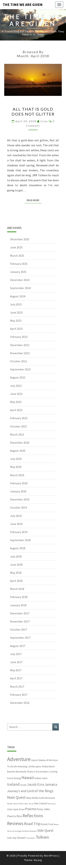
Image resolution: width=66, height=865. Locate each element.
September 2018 (20, 540)
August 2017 (17, 646)
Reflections (33, 815)
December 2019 (19, 499)
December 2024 (19, 280)
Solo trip (11, 837)
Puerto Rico (14, 816)
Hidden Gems (40, 778)
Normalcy (52, 803)
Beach (52, 766)
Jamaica (51, 784)
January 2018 (18, 605)
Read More (34, 200)
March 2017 (17, 686)
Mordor (10, 803)
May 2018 (15, 572)
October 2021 (18, 426)
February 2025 (18, 264)
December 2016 (19, 703)
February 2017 (18, 694)
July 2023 (16, 304)
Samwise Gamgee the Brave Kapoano (22, 831)
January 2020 (18, 491)
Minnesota (50, 797)
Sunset (21, 837)
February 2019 (18, 532)
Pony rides (43, 809)
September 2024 (20, 288)
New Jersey (29, 803)
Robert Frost (47, 824)
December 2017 (19, 613)
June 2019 (16, 524)
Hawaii (27, 777)
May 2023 (15, 320)
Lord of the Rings (40, 790)
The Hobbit (30, 838)
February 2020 (18, 483)
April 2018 (16, 581)
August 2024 (17, 296)
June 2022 (16, 394)
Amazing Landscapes (29, 766)
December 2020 (19, 442)
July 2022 (16, 386)
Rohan (56, 824)
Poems (30, 808)
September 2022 (20, 369)
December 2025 (19, 239)
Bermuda (21, 771)
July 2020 (16, 459)
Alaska (42, 760)
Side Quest (45, 830)
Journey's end (16, 791)
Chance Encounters (38, 771)
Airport (34, 760)
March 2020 (17, 475)
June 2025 (16, 247)
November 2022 (20, 353)
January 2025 (18, 272)
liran (44, 121)
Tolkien (42, 837)
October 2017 (18, 629)
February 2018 (18, 597)
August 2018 (17, 548)
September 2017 (20, 637)
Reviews (15, 823)
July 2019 (16, 516)
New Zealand (40, 803)
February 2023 (18, 337)
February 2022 (18, 418)
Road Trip (32, 823)
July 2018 (16, 556)
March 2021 (17, 434)
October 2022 (18, 361)
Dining (17, 778)
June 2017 (16, 662)
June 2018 (16, 564)
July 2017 (16, 654)
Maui (28, 797)
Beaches (11, 771)
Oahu (10, 809)
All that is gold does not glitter (33, 111)
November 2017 (20, 621)
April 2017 (16, 678)
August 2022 (17, 377)
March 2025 (17, 255)
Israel (23, 784)
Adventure (19, 759)
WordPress (51, 855)
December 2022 (19, 345)
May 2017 (15, 670)
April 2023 (16, 328)
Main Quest (16, 797)
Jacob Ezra (35, 784)
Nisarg (38, 860)
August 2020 (17, 450)
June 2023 (16, 312)
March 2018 (17, 589)
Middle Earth (38, 797)
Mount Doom (19, 803)
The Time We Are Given (23, 4)
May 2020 (15, 467)
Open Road (19, 809)
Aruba (45, 766)
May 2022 (15, 402)
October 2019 (18, 507)
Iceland (13, 784)
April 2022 (16, 410)
